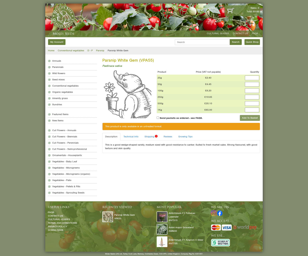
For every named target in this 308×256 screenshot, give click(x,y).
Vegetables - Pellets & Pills (66, 186)
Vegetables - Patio (61, 180)
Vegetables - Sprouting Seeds (68, 192)
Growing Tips (185, 136)
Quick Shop (252, 41)
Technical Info (131, 136)
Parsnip (100, 50)
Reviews (168, 136)
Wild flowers (58, 73)
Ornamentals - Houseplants (67, 155)
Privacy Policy (57, 226)
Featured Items (60, 114)
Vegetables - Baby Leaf (64, 161)
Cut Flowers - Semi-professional (69, 149)
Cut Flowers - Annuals (64, 130)
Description (111, 136)
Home (51, 50)
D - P (90, 50)
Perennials (57, 67)
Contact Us (240, 33)
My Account (56, 41)
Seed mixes (58, 79)
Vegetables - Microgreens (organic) (71, 173)
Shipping (150, 136)
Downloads (55, 230)
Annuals (56, 60)
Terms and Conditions (62, 222)
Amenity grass (60, 98)
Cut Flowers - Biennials (64, 136)
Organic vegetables (62, 92)
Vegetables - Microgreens (66, 167)
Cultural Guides (218, 33)
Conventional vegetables (71, 50)
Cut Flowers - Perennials (65, 142)
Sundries (57, 104)
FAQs (255, 33)
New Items (57, 120)
